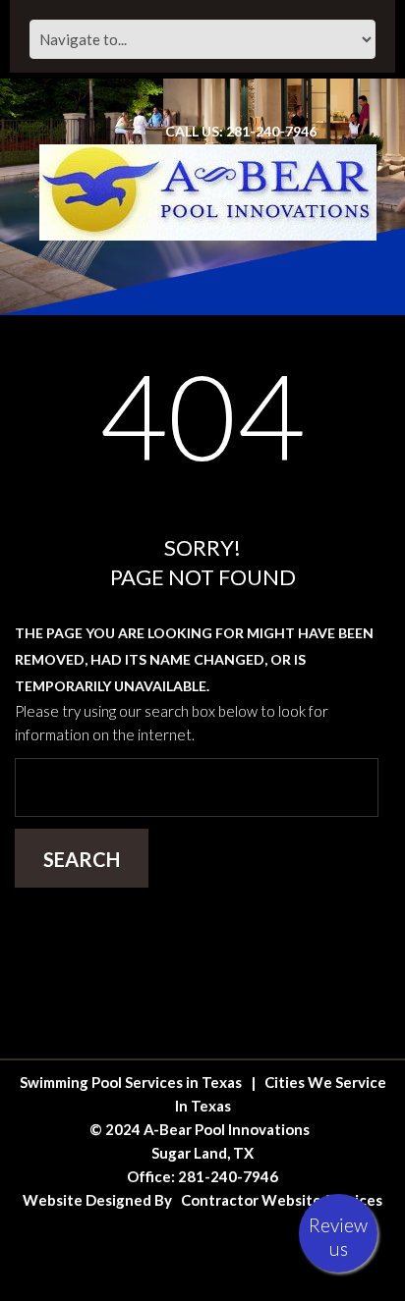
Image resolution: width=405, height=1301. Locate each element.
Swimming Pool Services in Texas (131, 1082)
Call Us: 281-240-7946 (241, 131)
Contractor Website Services (281, 1200)
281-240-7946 (228, 1176)
